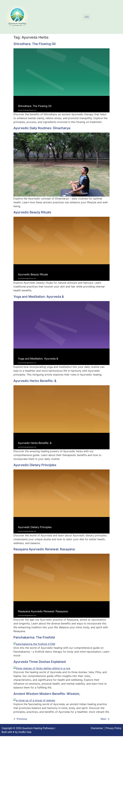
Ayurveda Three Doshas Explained (39, 662)
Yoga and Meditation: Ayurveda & (38, 297)
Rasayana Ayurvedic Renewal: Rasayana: (44, 549)
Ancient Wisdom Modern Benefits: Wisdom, (46, 694)
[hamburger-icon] (86, 17)
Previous (20, 718)
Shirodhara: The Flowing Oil (34, 44)
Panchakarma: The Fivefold (34, 637)
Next (105, 718)
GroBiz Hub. (25, 732)
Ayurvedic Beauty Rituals (32, 212)
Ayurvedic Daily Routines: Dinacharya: (42, 128)
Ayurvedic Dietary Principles (34, 465)
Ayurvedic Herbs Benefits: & (34, 381)
